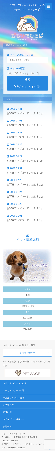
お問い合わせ (27, 352)
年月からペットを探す (28, 86)
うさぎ (25, 73)
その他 (36, 73)
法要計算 (7, 412)
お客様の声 (8, 405)
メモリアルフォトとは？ (15, 383)
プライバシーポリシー (13, 419)
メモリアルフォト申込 (13, 390)
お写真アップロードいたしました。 (26, 113)
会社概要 (7, 426)
